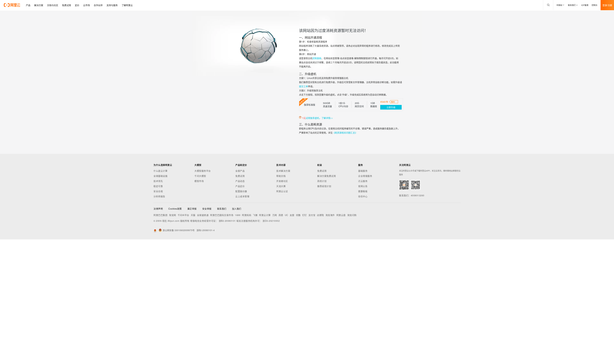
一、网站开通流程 (310, 37)
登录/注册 (607, 5)
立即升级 (390, 107)
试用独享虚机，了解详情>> (319, 117)
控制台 (594, 5)
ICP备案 (584, 5)
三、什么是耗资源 (310, 124)
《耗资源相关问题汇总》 (345, 132)
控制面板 (316, 58)
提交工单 (303, 86)
